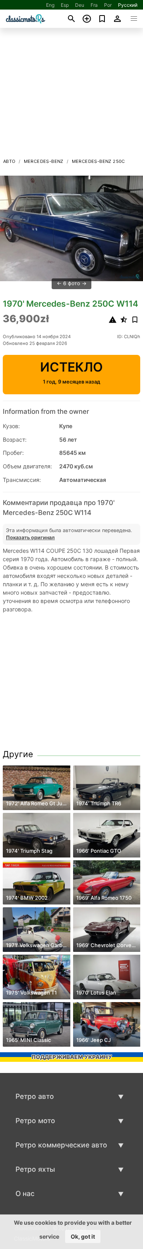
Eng (50, 5)
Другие (18, 754)
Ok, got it (83, 1236)
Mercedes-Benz (44, 161)
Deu (79, 5)
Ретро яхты (35, 1169)
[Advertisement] (71, 95)
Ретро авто (34, 1096)
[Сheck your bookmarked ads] (102, 18)
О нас (25, 1193)
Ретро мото (35, 1120)
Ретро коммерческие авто (61, 1145)
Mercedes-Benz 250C (98, 161)
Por (108, 5)
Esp (65, 5)
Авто (9, 161)
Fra (94, 5)
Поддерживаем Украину (71, 1056)
